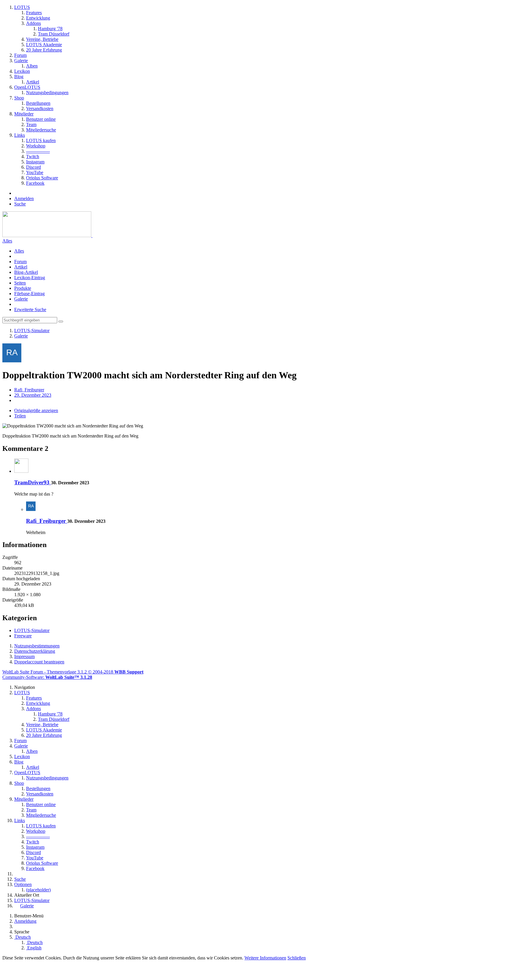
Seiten (20, 282)
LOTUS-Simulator (31, 630)
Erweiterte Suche (30, 309)
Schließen (296, 957)
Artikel (20, 266)
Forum (20, 261)
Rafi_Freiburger (29, 389)
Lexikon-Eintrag (29, 277)
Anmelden (24, 198)
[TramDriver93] (21, 471)
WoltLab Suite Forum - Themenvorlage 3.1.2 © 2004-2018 (72, 671)
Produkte (22, 288)
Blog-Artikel (26, 272)
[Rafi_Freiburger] (31, 509)
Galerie (21, 298)
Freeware (23, 635)
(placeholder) (38, 889)
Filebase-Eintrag (29, 293)
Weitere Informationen (265, 957)
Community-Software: (47, 677)
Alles (7, 240)
